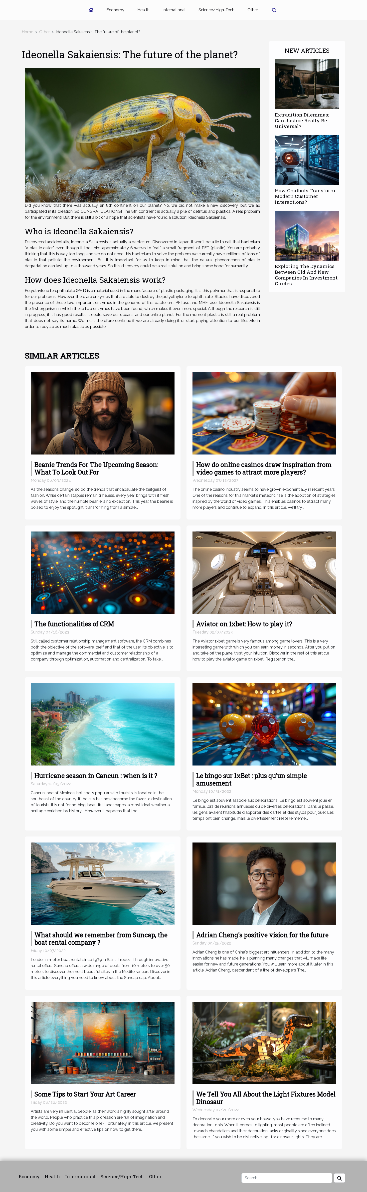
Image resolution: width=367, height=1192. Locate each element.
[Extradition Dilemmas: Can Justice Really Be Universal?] (307, 84)
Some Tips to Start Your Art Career (85, 1094)
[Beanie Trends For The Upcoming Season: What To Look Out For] (103, 413)
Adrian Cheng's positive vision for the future (262, 935)
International (174, 10)
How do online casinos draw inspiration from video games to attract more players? (264, 468)
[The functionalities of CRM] (103, 572)
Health (143, 10)
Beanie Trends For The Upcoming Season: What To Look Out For (96, 468)
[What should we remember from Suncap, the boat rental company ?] (103, 883)
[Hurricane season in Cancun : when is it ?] (103, 724)
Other (252, 10)
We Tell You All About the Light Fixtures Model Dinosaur (266, 1098)
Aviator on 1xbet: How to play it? (244, 624)
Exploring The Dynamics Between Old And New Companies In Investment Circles (306, 274)
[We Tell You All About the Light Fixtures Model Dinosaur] (264, 1042)
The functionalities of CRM (74, 624)
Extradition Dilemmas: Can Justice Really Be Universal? (302, 120)
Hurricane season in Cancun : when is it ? (95, 776)
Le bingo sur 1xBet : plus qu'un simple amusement (251, 779)
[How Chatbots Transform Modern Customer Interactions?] (307, 159)
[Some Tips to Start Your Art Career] (103, 1042)
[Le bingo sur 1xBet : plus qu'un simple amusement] (264, 724)
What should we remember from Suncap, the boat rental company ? (101, 938)
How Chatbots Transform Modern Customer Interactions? (305, 196)
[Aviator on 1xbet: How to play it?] (264, 572)
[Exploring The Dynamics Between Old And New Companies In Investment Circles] (307, 235)
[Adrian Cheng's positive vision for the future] (264, 883)
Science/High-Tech (216, 10)
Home (27, 32)
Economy (115, 10)
